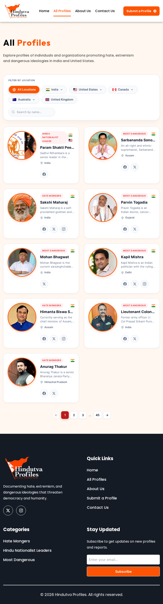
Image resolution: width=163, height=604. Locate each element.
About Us (83, 11)
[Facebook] (44, 174)
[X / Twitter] (135, 167)
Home (44, 11)
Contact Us (105, 11)
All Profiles (62, 11)
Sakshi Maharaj (54, 202)
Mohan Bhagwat (54, 257)
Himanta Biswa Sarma (59, 312)
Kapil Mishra (132, 257)
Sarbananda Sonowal (140, 140)
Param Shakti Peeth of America (68, 147)
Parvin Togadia (134, 202)
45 (98, 415)
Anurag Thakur (53, 366)
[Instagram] (64, 229)
